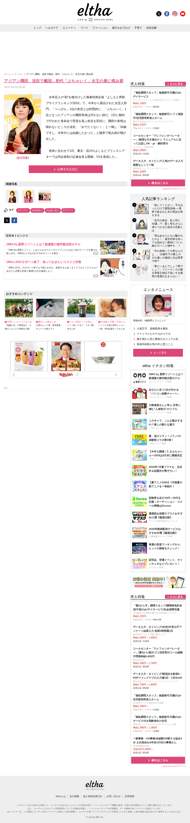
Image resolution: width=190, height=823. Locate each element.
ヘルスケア (51, 27)
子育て (138, 27)
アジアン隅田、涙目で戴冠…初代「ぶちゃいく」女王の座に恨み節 (63, 81)
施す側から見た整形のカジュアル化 (157, 338)
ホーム (7, 74)
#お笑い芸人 (53, 210)
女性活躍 (151, 27)
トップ (37, 27)
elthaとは (61, 796)
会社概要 (74, 796)
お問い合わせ (113, 796)
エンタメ (19, 74)
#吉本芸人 (37, 210)
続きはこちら (160, 182)
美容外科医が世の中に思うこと (155, 344)
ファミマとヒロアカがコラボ (154, 333)
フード (84, 27)
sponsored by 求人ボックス (174, 189)
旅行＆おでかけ (121, 27)
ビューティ (69, 27)
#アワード (68, 210)
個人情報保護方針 (92, 796)
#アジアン (23, 210)
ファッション (100, 27)
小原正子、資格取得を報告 (152, 328)
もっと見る (159, 352)
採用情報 (129, 796)
